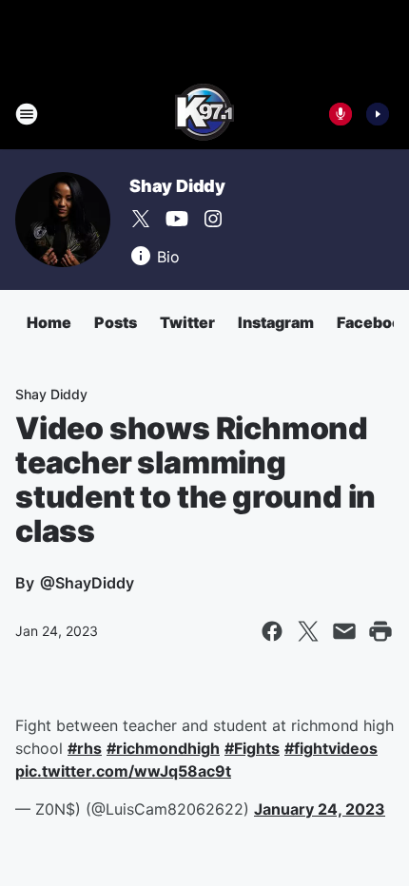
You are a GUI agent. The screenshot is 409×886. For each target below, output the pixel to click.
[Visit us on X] (140, 218)
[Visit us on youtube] (177, 218)
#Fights (252, 748)
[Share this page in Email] (344, 631)
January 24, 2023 (319, 809)
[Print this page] (380, 631)
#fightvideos (331, 748)
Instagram (276, 322)
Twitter (187, 322)
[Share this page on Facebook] (272, 631)
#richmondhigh (163, 748)
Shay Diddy (177, 186)
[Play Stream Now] (377, 114)
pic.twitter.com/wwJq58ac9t (123, 770)
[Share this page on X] (308, 631)
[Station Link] (204, 114)
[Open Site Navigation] (26, 114)
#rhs (85, 748)
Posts (115, 322)
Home (49, 322)
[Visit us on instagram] (213, 218)
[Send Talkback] (340, 114)
